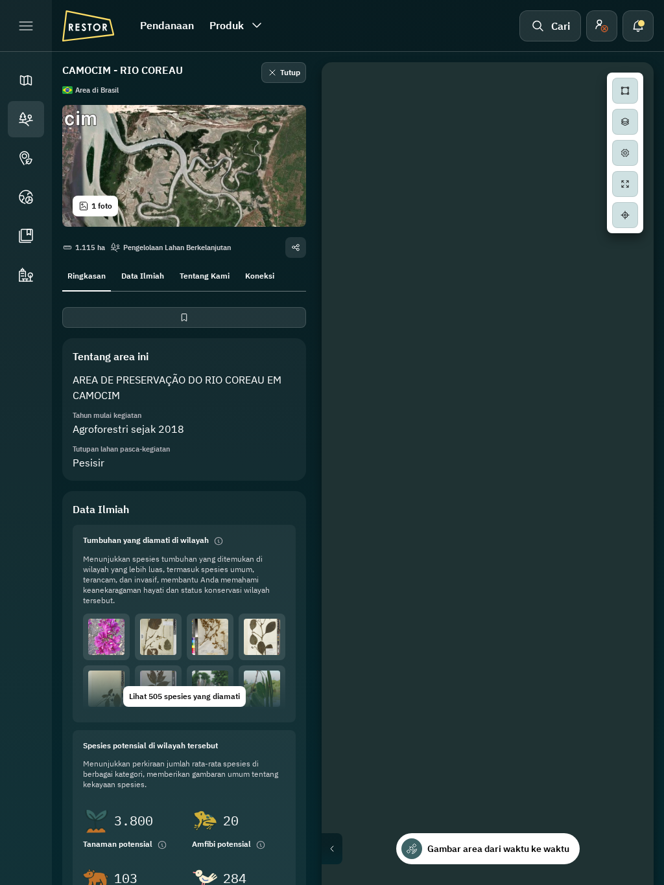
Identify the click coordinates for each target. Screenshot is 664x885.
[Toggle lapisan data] (625, 122)
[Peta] (26, 80)
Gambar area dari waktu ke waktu (498, 849)
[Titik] (26, 158)
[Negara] (26, 197)
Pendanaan (167, 25)
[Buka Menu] (26, 26)
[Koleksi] (26, 236)
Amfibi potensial (221, 844)
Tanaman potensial (117, 844)
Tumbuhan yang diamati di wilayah (146, 540)
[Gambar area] (625, 91)
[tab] (86, 275)
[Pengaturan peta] (625, 153)
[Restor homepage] (88, 25)
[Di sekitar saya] (625, 215)
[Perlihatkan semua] (625, 184)
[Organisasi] (26, 275)
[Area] (26, 119)
